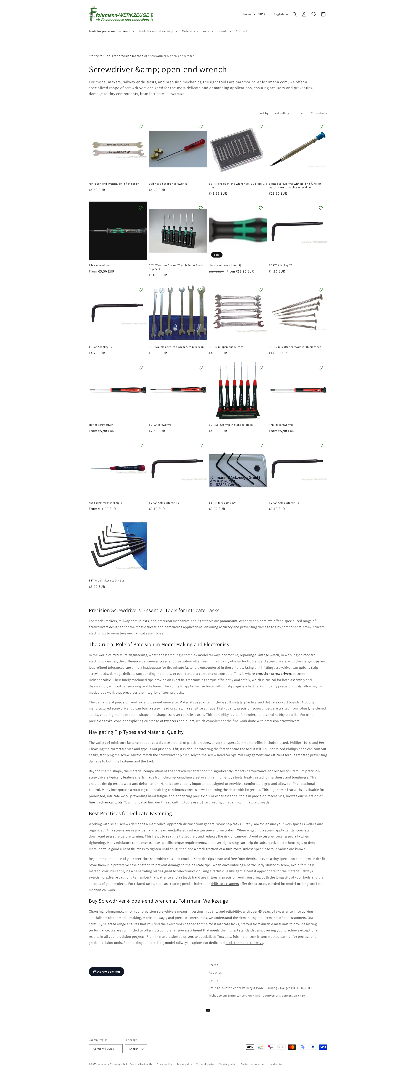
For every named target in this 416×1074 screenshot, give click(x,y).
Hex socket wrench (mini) (225, 265)
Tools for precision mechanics (126, 56)
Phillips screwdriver (281, 425)
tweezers (171, 721)
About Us (215, 972)
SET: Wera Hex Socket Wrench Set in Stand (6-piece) (176, 267)
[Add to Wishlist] (140, 126)
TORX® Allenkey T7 (100, 347)
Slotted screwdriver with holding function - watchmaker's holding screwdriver (296, 185)
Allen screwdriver (99, 265)
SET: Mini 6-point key (222, 502)
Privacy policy (164, 1064)
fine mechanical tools (106, 802)
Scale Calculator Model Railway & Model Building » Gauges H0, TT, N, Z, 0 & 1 (262, 988)
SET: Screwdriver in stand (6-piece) (231, 425)
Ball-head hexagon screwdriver (168, 184)
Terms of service (205, 1064)
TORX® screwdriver (160, 425)
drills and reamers (225, 883)
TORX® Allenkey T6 (280, 265)
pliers (189, 721)
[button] (111, 31)
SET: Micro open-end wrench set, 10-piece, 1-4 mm (238, 185)
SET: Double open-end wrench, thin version (176, 347)
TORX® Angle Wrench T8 (284, 502)
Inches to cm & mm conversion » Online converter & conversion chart (257, 995)
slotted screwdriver (101, 425)
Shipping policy (228, 1064)
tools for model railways (244, 942)
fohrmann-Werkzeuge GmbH (113, 1064)
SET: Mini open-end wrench (226, 347)
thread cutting (172, 802)
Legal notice (276, 1064)
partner (214, 980)
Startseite (95, 56)
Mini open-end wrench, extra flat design (114, 184)
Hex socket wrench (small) (105, 502)
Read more (176, 94)
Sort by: (264, 113)
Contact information (252, 1064)
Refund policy (184, 1064)
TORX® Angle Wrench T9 (164, 502)
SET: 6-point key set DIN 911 (106, 580)
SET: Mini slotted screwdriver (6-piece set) (295, 347)
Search (213, 965)
